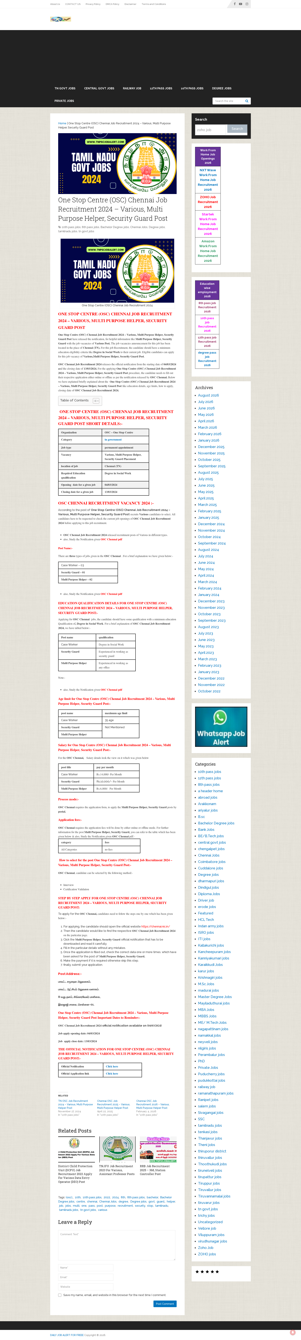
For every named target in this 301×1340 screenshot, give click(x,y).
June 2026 (206, 408)
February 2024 (209, 588)
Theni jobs (206, 1145)
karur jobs (206, 971)
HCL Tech (206, 920)
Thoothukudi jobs (212, 1164)
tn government (113, 439)
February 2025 (209, 511)
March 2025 (207, 505)
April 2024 (206, 575)
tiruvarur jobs (209, 1203)
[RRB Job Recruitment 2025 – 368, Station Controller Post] (158, 1149)
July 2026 (205, 402)
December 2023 (211, 601)
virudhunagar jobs (212, 1241)
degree (123, 1201)
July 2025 (205, 479)
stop (150, 1205)
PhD (201, 1061)
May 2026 (206, 415)
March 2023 (207, 659)
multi (76, 1205)
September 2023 (212, 620)
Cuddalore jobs (210, 868)
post (100, 1205)
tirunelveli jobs (210, 1170)
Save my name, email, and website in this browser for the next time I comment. (114, 1295)
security (140, 1205)
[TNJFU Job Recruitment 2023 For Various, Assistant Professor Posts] (117, 1149)
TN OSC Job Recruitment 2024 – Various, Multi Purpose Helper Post (75, 1104)
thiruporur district (212, 1151)
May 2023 (206, 646)
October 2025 (209, 460)
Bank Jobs (206, 830)
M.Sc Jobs (206, 984)
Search (247, 101)
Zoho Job (205, 1248)
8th (123, 1197)
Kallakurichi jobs (211, 945)
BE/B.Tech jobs (211, 836)
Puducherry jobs (211, 1074)
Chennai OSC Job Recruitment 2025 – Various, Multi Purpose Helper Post (113, 1104)
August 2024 (208, 550)
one (84, 1205)
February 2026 (209, 434)
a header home (210, 791)
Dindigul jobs (208, 887)
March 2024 (207, 582)
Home (62, 123)
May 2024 (206, 569)
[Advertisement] (150, 56)
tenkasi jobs (208, 1132)
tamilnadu (161, 1205)
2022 (107, 1197)
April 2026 (206, 421)
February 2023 (209, 665)
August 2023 (208, 627)
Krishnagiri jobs (210, 977)
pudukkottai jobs (211, 1080)
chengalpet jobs (211, 849)
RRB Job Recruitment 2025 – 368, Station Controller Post (155, 1170)
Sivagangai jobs (210, 1113)
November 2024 (211, 530)
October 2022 (209, 691)
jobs (68, 1205)
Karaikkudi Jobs (210, 965)
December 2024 (211, 524)
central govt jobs (99, 88)
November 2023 (211, 608)
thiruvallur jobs (210, 1158)
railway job (132, 88)
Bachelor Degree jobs (115, 227)
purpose (110, 1205)
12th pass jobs (161, 88)
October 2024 (209, 537)
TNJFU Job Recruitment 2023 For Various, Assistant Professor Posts (116, 1170)
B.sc (201, 817)
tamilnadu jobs (67, 231)
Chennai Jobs (139, 227)
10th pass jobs (192, 88)
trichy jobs (206, 1215)
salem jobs (207, 1106)
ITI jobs (204, 939)
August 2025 (208, 472)
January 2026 (208, 440)
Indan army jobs (211, 926)
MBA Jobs (206, 1010)
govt (152, 1201)
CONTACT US (72, 4)
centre (80, 1201)
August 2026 (208, 395)
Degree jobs (221, 88)
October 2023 (209, 614)
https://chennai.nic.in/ (155, 926)
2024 (115, 1197)
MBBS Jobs (207, 1016)
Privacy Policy (93, 4)
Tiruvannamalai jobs (214, 1196)
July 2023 (205, 633)
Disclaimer (130, 4)
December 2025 (211, 447)
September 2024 (212, 543)
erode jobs (207, 907)
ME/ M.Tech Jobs (212, 1022)
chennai (92, 1201)
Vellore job (207, 1228)
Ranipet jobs (208, 1100)
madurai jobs (208, 990)
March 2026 (207, 427)
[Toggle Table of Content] (94, 401)
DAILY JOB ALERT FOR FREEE (67, 1335)
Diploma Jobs (209, 894)
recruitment (125, 1205)
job (61, 1205)
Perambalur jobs (211, 1055)
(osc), (69, 1197)
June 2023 (206, 640)
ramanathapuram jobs (216, 1093)
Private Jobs (64, 101)
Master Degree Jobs (215, 997)
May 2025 (205, 492)
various (102, 1210)
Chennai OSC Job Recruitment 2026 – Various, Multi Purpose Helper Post (152, 1104)
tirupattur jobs (209, 1177)
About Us (55, 4)
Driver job (206, 900)
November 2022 (211, 685)
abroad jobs (207, 797)
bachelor (152, 1197)
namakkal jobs (209, 1035)
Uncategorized (210, 1222)
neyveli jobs (208, 1042)
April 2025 (206, 498)
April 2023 (206, 653)
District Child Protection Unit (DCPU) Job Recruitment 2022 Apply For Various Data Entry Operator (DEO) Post (75, 1174)
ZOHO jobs (207, 1254)
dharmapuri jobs (211, 881)
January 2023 (208, 672)
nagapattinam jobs (213, 1029)
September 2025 (211, 466)
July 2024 (205, 556)
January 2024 (208, 595)
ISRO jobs (206, 932)
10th (78, 1197)
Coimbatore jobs (212, 862)
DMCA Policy (112, 4)
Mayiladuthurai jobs (214, 1003)
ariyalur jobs (208, 810)
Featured (205, 913)
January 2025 (208, 517)
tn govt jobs (65, 88)
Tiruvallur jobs (209, 1190)
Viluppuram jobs (211, 1235)
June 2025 (206, 485)
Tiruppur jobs (209, 1183)
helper (171, 1201)
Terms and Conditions (154, 4)
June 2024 (206, 562)
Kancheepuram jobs (214, 952)
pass (92, 1205)
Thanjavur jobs (210, 1138)
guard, (161, 1201)
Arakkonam (207, 804)
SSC (201, 1119)
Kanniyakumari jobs (213, 958)
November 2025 (211, 453)
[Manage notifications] (293, 1332)
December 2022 (211, 678)
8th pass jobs (90, 227)
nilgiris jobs (207, 1048)
